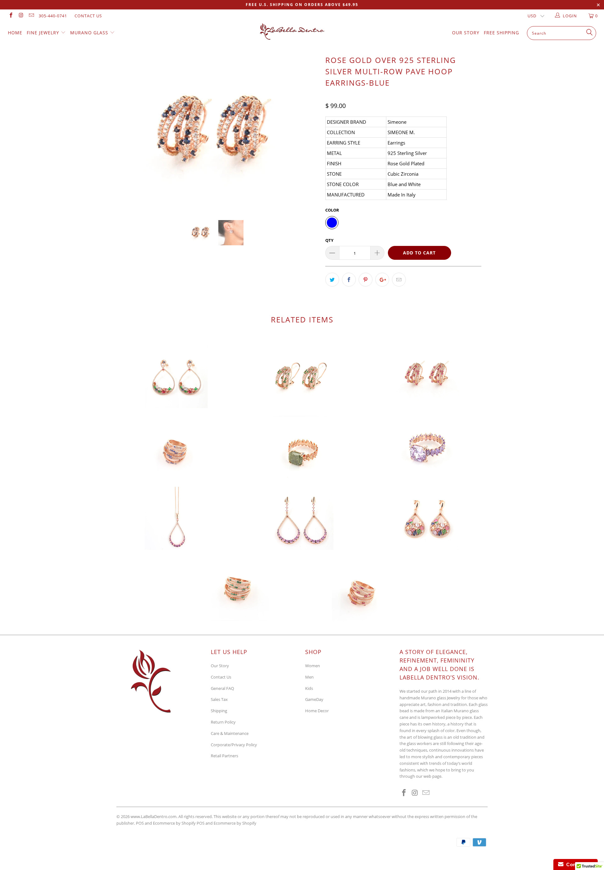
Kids (309, 688)
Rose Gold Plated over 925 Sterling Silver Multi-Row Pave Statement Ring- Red (363, 589)
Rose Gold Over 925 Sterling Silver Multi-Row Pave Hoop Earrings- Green (302, 376)
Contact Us (88, 16)
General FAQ (222, 688)
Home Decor (317, 711)
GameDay (314, 699)
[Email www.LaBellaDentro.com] (31, 16)
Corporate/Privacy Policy (234, 745)
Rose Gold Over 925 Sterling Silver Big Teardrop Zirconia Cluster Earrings (176, 376)
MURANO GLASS (90, 33)
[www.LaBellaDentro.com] (305, 31)
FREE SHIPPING (501, 33)
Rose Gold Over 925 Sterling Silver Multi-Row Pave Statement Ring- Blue (176, 447)
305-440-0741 (53, 16)
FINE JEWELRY (44, 33)
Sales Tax (219, 699)
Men (309, 677)
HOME (15, 33)
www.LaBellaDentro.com (153, 816)
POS (200, 823)
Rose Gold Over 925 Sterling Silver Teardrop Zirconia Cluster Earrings (428, 518)
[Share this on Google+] (382, 280)
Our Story (220, 665)
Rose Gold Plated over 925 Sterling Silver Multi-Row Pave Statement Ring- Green (237, 589)
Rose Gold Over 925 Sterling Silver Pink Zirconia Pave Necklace (176, 518)
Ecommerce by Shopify (235, 823)
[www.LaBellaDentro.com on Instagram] (21, 16)
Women (312, 665)
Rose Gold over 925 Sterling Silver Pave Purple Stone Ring (428, 447)
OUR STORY (465, 33)
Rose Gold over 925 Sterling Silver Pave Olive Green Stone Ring (302, 447)
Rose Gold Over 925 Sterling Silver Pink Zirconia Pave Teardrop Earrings (302, 518)
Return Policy (223, 722)
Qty (329, 240)
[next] (308, 136)
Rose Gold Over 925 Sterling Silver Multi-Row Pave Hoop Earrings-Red (428, 376)
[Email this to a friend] (399, 280)
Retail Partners (224, 756)
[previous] (127, 136)
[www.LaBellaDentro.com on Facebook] (11, 16)
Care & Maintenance (230, 733)
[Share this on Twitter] (332, 280)
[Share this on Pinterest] (365, 280)
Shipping (219, 711)
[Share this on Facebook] (349, 280)
